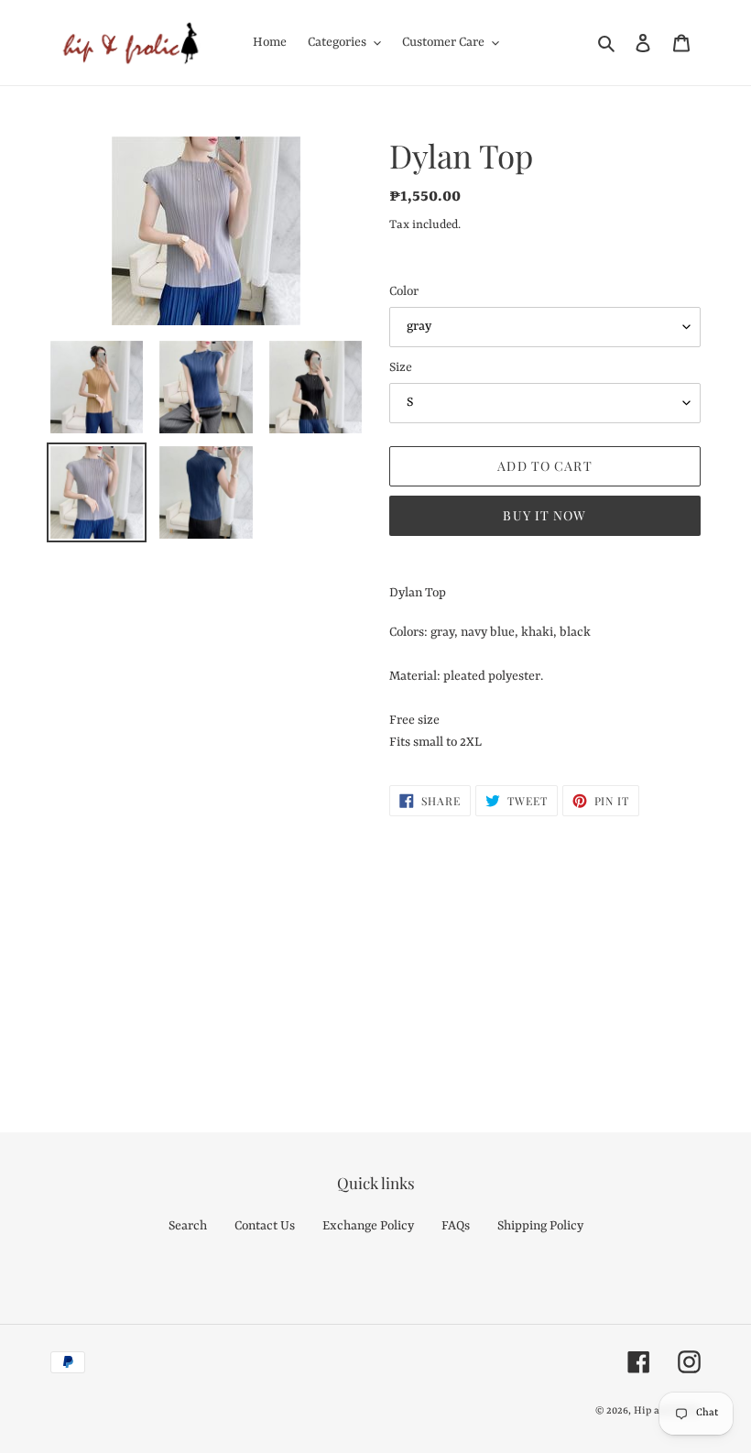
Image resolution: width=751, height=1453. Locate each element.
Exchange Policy (368, 1225)
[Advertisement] (375, 953)
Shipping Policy (540, 1225)
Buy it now (544, 515)
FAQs (455, 1225)
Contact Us (264, 1225)
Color (404, 291)
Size (400, 367)
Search (188, 1225)
